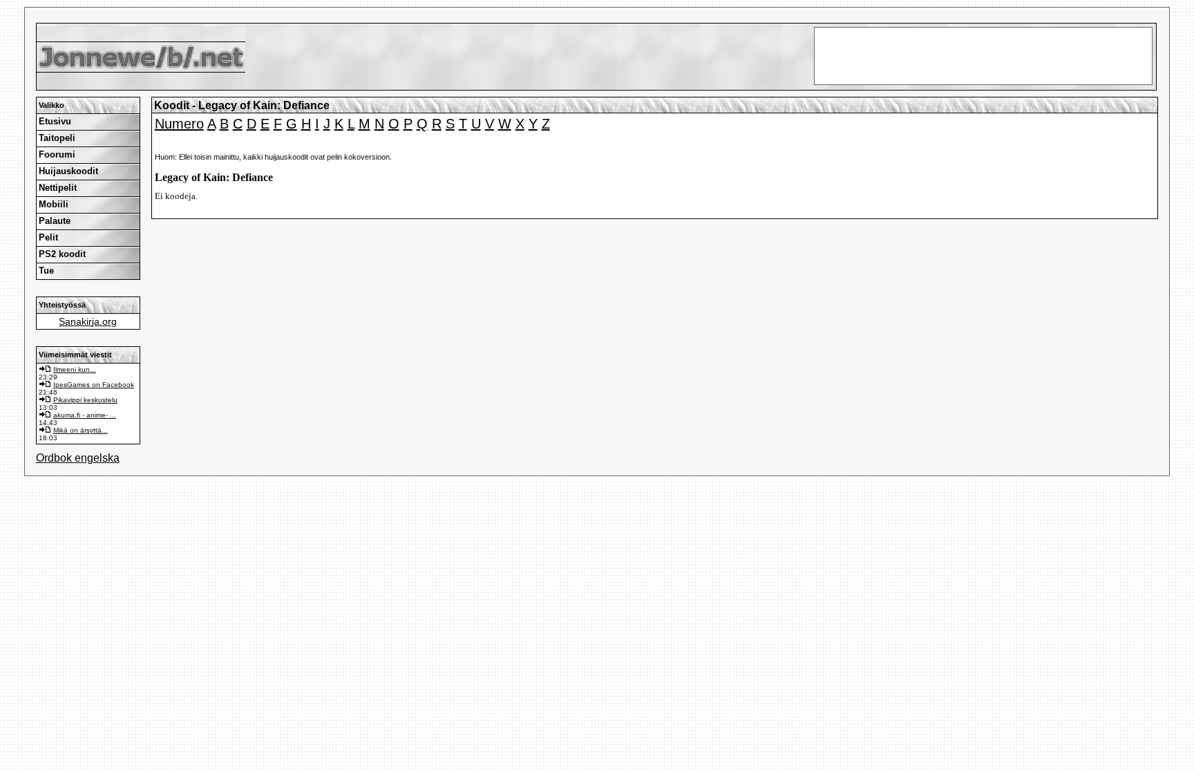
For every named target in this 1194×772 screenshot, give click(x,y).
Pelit (48, 237)
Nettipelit (58, 187)
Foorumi (57, 154)
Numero (179, 123)
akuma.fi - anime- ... (84, 415)
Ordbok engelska (78, 458)
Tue (46, 270)
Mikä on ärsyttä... (80, 430)
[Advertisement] (597, 14)
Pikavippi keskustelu (85, 400)
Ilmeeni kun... (74, 369)
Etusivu (55, 121)
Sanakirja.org (88, 321)
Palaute (54, 221)
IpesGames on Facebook (93, 384)
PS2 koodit (62, 254)
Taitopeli (57, 138)
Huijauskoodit (68, 171)
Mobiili (53, 204)
